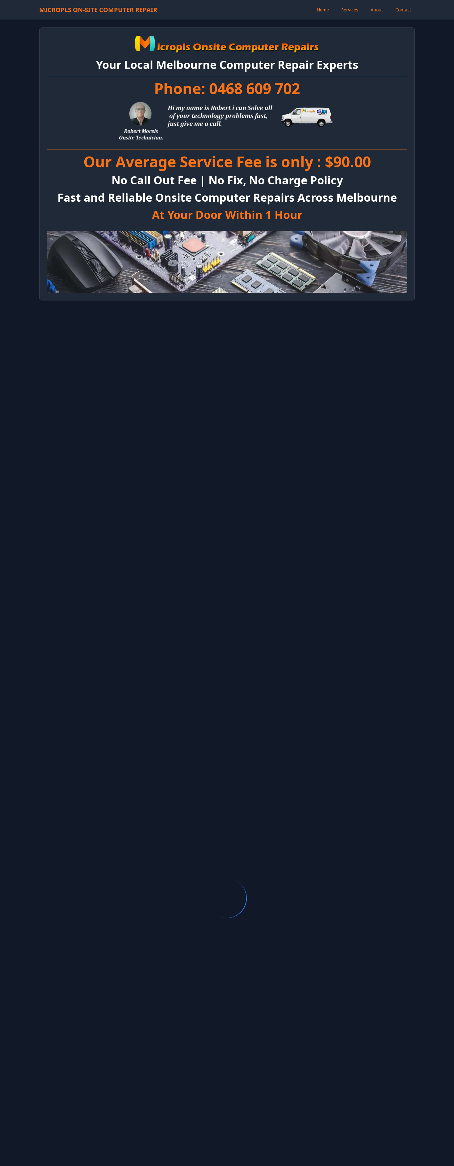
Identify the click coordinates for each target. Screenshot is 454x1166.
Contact (403, 10)
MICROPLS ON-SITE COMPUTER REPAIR (98, 10)
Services (349, 10)
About (377, 10)
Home (323, 10)
